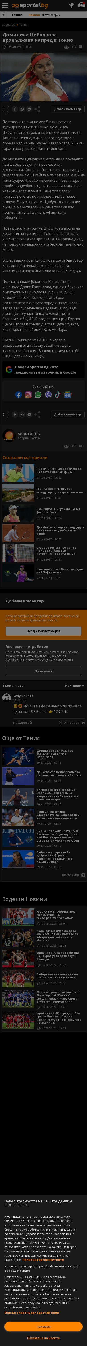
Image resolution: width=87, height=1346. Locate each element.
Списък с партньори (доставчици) (31, 1313)
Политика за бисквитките (43, 1260)
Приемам (43, 1326)
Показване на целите (43, 1338)
